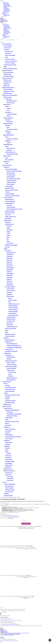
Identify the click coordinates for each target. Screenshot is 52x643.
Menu (2, 22)
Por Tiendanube (8, 463)
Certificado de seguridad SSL (11, 351)
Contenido (7, 125)
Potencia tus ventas (6, 11)
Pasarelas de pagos (9, 224)
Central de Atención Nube (6, 635)
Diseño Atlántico (10, 273)
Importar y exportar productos (11, 189)
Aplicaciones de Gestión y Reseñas (12, 195)
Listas (8, 110)
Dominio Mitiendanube (10, 339)
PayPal (8, 227)
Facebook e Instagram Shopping (12, 410)
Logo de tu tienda (10, 288)
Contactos (9, 108)
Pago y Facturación (9, 159)
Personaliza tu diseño (6, 8)
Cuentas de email (8, 349)
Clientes (6, 393)
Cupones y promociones (10, 429)
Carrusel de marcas (12, 313)
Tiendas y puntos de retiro (10, 216)
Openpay (9, 231)
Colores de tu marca (11, 290)
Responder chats (8, 93)
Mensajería (10, 375)
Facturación (7, 85)
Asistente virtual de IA (9, 470)
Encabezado (9, 294)
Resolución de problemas (12, 415)
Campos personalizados (12, 114)
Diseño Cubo (9, 277)
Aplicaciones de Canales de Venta (12, 421)
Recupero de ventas (11, 148)
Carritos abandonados (9, 391)
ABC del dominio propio (12, 343)
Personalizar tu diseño (10, 286)
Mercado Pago (10, 229)
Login (2, 16)
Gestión (6, 106)
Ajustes (6, 163)
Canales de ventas (8, 408)
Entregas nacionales (11, 207)
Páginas (6, 330)
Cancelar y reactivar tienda (11, 60)
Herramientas (4, 13)
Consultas (7, 398)
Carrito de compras (11, 320)
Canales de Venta (8, 459)
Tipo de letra (9, 292)
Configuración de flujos (10, 152)
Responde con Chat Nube (7, 5)
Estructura (7, 131)
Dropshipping (8, 218)
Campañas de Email (9, 134)
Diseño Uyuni (9, 260)
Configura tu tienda (6, 3)
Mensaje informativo (11, 379)
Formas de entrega (8, 197)
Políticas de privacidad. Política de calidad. (12, 640)
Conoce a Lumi (10, 476)
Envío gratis (7, 214)
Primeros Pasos (8, 74)
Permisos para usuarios (12, 364)
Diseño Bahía (9, 275)
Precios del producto (11, 174)
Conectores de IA (8, 472)
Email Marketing (8, 434)
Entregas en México (9, 203)
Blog (3, 633)
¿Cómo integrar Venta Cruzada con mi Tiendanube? (7, 621)
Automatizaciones (8, 144)
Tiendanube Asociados (10, 489)
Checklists (16, 633)
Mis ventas (7, 385)
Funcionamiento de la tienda (10, 64)
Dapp (8, 237)
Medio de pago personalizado (11, 244)
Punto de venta (8, 404)
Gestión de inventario (9, 193)
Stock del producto (11, 176)
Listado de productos (11, 317)
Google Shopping (8, 417)
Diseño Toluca (10, 265)
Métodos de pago (7, 220)
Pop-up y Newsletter (12, 300)
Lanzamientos (4, 34)
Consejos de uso (10, 480)
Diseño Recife (10, 258)
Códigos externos (10, 370)
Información (7, 222)
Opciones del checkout (11, 368)
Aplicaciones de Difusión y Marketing (13, 436)
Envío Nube (9, 205)
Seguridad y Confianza (10, 402)
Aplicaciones (7, 446)
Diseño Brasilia (10, 254)
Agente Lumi (8, 474)
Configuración (8, 98)
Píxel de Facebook (12, 372)
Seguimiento (6, 83)
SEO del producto (10, 184)
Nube (6, 66)
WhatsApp (9, 358)
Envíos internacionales (10, 212)
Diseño (5, 248)
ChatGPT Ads (8, 425)
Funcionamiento (10, 478)
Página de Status (12, 635)
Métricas (9, 142)
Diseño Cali (9, 262)
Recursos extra (8, 455)
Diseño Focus (9, 281)
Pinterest (7, 423)
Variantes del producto (11, 180)
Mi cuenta (6, 49)
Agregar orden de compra (10, 387)
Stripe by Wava (10, 243)
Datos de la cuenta (9, 51)
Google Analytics (8, 442)
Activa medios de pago (6, 9)
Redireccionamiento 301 (12, 377)
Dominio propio (8, 341)
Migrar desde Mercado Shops (11, 68)
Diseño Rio (9, 271)
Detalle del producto (11, 319)
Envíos (6, 136)
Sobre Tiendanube (8, 45)
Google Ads (7, 432)
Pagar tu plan (8, 53)
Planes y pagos (7, 155)
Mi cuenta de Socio (9, 491)
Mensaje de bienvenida (13, 315)
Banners (10, 298)
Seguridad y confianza (9, 461)
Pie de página (9, 322)
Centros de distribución (10, 201)
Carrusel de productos (13, 307)
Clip (8, 239)
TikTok (6, 419)
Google (9, 374)
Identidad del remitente (12, 100)
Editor (8, 127)
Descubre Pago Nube (7, 70)
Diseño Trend (9, 282)
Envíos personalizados (9, 210)
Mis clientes (7, 396)
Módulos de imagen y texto (14, 303)
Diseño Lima (9, 263)
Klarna (8, 241)
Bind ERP (9, 453)
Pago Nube (7, 246)
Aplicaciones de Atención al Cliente (12, 394)
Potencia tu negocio (7, 406)
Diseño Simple (10, 269)
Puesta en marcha (10, 102)
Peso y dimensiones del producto (13, 178)
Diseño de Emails (8, 123)
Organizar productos (9, 188)
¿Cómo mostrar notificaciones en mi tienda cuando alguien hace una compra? (10, 624)
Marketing (6, 427)
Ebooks (11, 633)
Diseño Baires (10, 256)
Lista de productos (9, 186)
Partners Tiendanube (6, 12)
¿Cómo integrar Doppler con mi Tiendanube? (6, 618)
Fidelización (9, 150)
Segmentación (8, 112)
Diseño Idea (9, 279)
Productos (6, 167)
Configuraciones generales (10, 360)
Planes (6, 57)
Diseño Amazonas (10, 267)
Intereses (9, 115)
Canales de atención (8, 495)
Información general (9, 199)
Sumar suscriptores (9, 117)
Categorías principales (13, 311)
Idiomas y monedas (11, 362)
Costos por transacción (10, 59)
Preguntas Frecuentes (9, 76)
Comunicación (8, 355)
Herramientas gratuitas (6, 14)
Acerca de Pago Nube (9, 72)
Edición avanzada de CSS (12, 326)
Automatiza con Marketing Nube (8, 6)
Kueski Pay (9, 226)
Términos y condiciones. (3, 640)
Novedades (6, 493)
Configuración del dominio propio (14, 345)
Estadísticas (6, 440)
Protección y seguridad (10, 62)
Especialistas (5, 37)
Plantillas (9, 133)
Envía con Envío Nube (6, 26)
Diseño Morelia (10, 284)
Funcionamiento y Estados (12, 153)
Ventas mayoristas (8, 468)
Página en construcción (10, 336)
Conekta (8, 235)
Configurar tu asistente (9, 91)
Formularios (7, 119)
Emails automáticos (11, 356)
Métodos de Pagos (9, 465)
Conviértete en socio (6, 634)
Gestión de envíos (8, 81)
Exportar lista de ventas (10, 389)
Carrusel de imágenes (12, 309)
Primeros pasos (7, 47)
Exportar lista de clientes (10, 400)
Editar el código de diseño (10, 328)
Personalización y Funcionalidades (14, 413)
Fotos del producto (11, 172)
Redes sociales (10, 324)
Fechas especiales (8, 438)
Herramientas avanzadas (12, 129)
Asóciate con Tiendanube (9, 484)
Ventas (6, 146)
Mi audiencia (7, 104)
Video (9, 301)
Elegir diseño (8, 250)
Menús (6, 332)
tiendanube (1, 0)
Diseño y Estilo (10, 121)
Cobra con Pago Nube (6, 4)
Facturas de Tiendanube (10, 55)
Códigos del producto (11, 182)
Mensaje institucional (12, 305)
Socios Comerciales (9, 485)
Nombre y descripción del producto (14, 171)
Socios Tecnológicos (9, 487)
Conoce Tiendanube (6, 2)
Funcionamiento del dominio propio (14, 347)
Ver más (4, 482)
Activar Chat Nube (8, 89)
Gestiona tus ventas (6, 29)
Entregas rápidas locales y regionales (14, 208)
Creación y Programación (12, 138)
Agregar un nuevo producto (11, 169)
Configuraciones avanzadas (7, 10)
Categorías (7, 191)
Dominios (6, 337)
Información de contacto (10, 334)
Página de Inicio (10, 296)
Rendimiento (8, 140)
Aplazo (8, 233)
